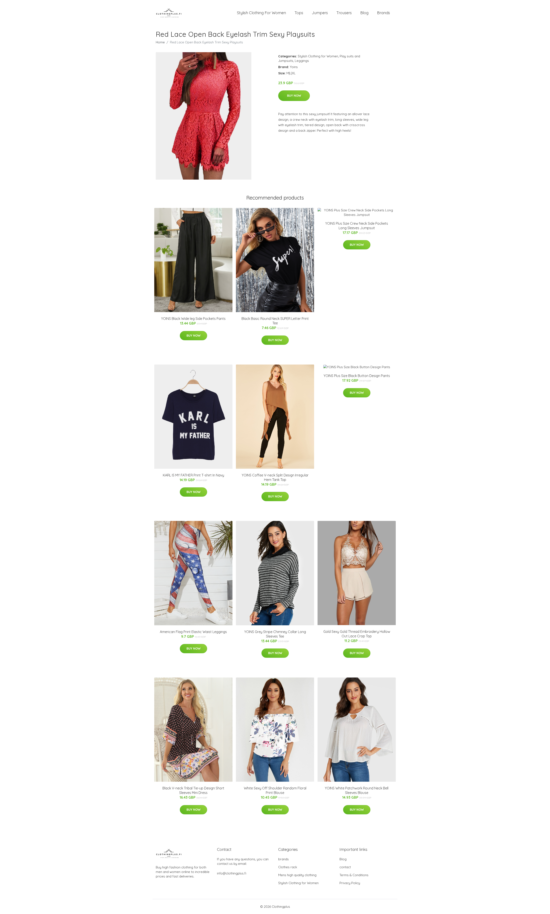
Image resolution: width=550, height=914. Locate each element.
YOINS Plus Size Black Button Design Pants (357, 376)
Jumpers (320, 12)
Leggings (302, 61)
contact (345, 867)
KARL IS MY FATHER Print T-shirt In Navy (193, 475)
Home (160, 42)
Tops (299, 12)
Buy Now (294, 96)
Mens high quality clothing (297, 875)
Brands (383, 12)
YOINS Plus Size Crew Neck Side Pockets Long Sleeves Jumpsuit (356, 225)
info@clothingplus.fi (231, 873)
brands (283, 859)
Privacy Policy (349, 883)
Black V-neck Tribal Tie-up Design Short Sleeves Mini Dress (193, 790)
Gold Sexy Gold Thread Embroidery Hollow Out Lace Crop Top (356, 633)
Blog (364, 12)
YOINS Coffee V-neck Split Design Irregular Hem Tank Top (275, 477)
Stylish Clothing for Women (318, 56)
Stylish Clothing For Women (261, 12)
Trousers (344, 12)
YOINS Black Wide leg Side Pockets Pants (193, 318)
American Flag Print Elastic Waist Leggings (193, 632)
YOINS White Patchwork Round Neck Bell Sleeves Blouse (356, 790)
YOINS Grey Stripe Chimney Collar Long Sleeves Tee (275, 634)
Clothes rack (287, 867)
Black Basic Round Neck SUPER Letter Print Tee (275, 320)
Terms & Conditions (353, 875)
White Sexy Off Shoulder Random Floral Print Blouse (275, 790)
